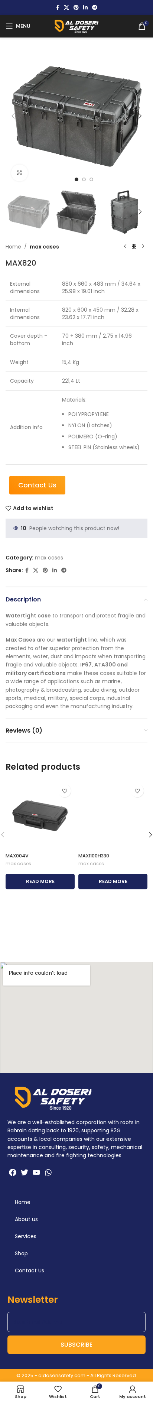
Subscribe (76, 1344)
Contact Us (29, 1270)
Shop (21, 1253)
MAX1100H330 (93, 856)
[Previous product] (125, 246)
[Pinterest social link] (76, 8)
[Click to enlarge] (19, 173)
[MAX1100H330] (112, 815)
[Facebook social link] (58, 8)
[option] (76, 179)
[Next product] (143, 246)
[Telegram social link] (95, 8)
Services (25, 1236)
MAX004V (17, 856)
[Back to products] (134, 246)
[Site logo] (76, 25)
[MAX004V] (40, 815)
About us (26, 1219)
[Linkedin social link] (85, 8)
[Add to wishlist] (64, 790)
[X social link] (66, 8)
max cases (44, 246)
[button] (13, 115)
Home (13, 246)
